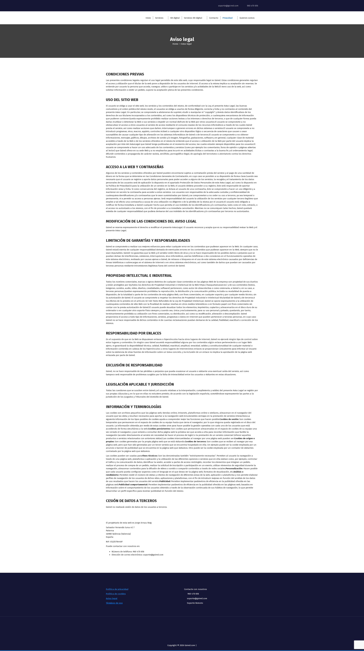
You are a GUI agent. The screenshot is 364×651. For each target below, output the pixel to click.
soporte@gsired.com (153, 554)
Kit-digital (175, 18)
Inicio (148, 18)
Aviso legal (111, 598)
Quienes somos (247, 18)
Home (175, 44)
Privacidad (228, 18)
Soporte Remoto (195, 603)
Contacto (213, 18)
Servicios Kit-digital (193, 18)
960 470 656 (193, 593)
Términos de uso (114, 603)
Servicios (159, 18)
